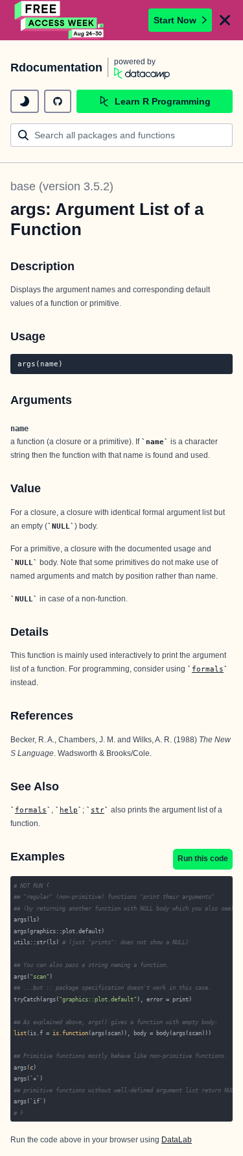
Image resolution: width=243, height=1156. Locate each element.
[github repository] (57, 101)
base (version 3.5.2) (61, 186)
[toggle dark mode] (24, 101)
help (69, 810)
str (97, 810)
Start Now (175, 20)
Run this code (203, 858)
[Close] (225, 20)
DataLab (176, 1139)
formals (208, 669)
